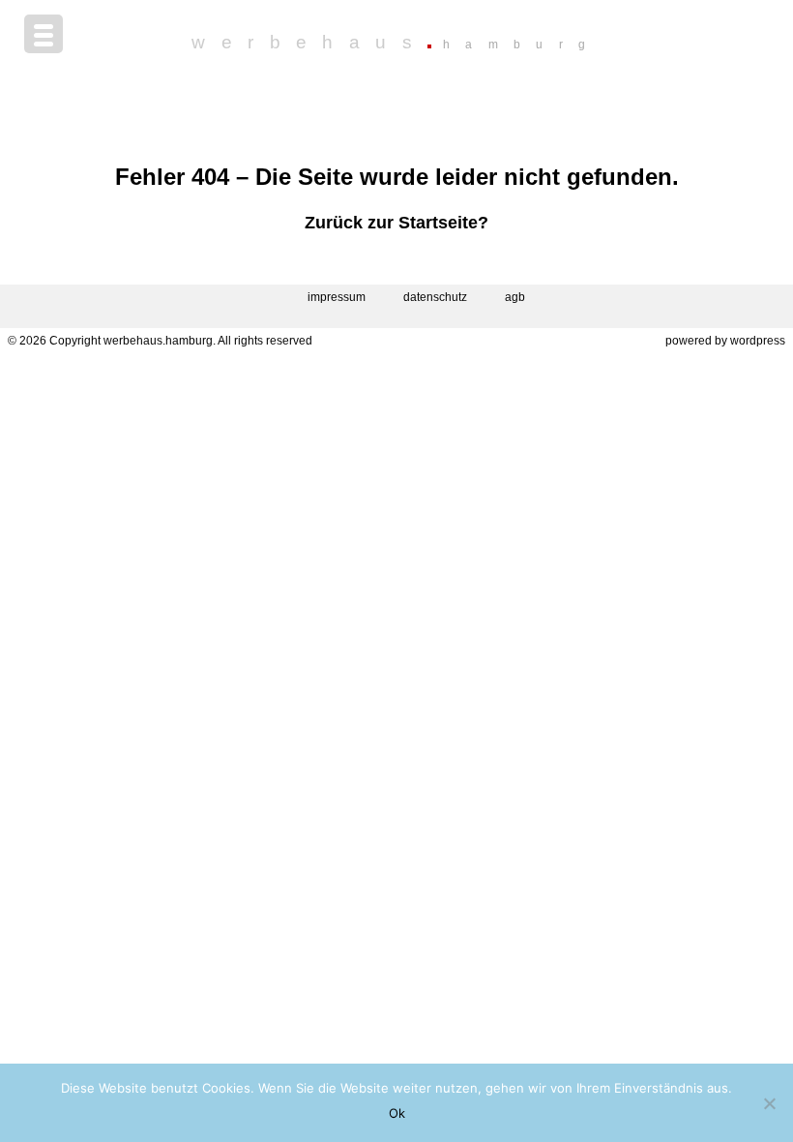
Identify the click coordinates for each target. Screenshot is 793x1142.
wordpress (757, 340)
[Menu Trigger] (43, 34)
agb (515, 297)
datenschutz (435, 297)
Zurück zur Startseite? (396, 222)
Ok (397, 1113)
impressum (337, 297)
